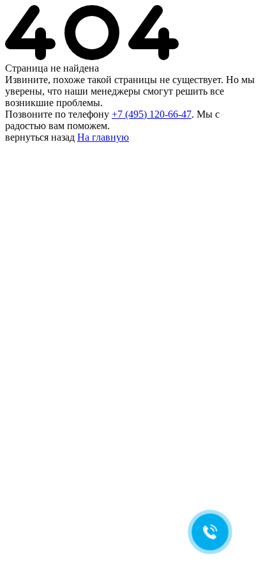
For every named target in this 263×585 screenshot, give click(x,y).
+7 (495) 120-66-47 (152, 114)
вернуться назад (40, 137)
